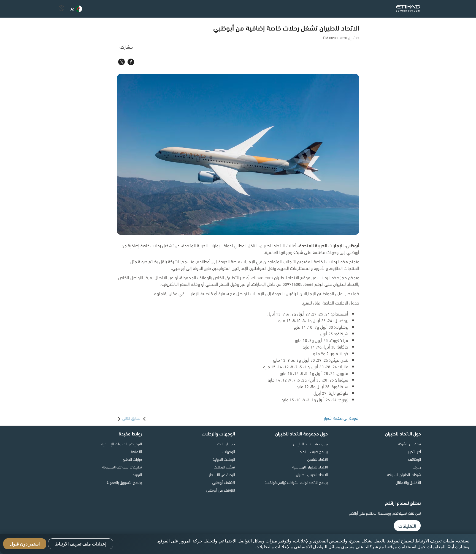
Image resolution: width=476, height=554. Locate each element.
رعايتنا (417, 466)
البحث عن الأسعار (222, 474)
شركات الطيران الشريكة (404, 474)
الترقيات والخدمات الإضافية (121, 443)
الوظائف (414, 459)
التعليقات (407, 526)
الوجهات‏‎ (229, 451)
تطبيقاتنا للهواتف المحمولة (122, 466)
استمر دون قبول (25, 544)
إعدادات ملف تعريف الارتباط (80, 544)
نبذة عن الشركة (409, 443)
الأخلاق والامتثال (408, 482)
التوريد (137, 474)
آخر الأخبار (414, 451)
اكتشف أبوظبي (223, 482)
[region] (238, 544)
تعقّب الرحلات (224, 466)
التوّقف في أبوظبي (220, 489)
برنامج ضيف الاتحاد (314, 451)
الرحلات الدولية (224, 459)
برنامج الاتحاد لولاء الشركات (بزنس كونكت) (296, 482)
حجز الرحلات (226, 443)
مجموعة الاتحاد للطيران (310, 443)
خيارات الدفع (132, 459)
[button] (75, 9)
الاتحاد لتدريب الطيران (312, 474)
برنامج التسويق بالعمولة (124, 482)
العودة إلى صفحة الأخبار (341, 418)
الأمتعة (136, 451)
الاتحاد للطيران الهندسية (310, 466)
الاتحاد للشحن (317, 459)
